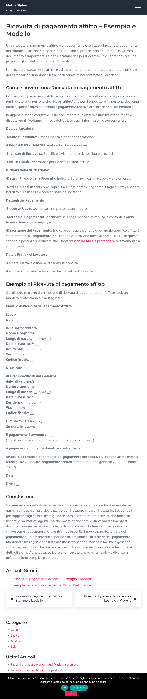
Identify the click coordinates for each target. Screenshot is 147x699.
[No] (71, 693)
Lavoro (15, 635)
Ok (64, 687)
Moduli (15, 641)
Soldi (14, 647)
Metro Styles (16, 5)
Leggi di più (79, 687)
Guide (15, 630)
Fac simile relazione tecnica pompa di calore (38, 670)
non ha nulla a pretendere (94, 241)
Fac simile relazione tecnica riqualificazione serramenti (44, 665)
